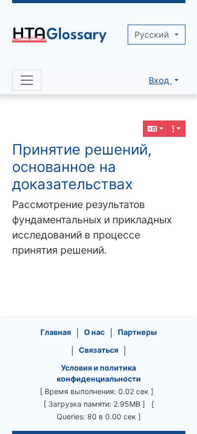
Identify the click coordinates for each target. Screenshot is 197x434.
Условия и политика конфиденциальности (99, 373)
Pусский (153, 34)
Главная (55, 332)
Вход (160, 80)
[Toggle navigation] (27, 80)
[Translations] (155, 129)
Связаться (98, 349)
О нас (94, 332)
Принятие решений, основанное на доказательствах (82, 166)
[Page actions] (176, 129)
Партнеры (137, 332)
